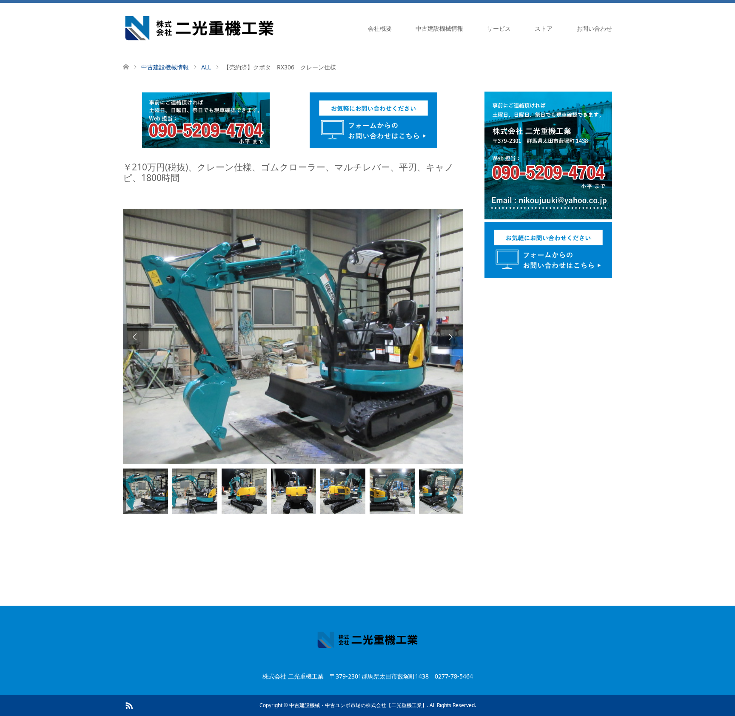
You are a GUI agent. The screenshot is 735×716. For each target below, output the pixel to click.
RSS (129, 705)
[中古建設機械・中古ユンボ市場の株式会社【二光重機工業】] (199, 28)
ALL (206, 67)
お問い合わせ (594, 28)
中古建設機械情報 (439, 28)
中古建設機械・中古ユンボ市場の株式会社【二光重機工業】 (358, 705)
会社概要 (380, 28)
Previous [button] (135, 336)
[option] (293, 336)
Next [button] (450, 336)
